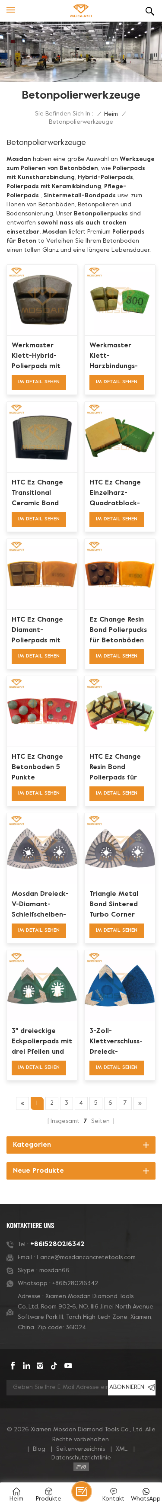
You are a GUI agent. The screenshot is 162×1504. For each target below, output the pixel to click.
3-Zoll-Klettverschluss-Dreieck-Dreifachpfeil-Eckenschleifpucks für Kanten (118, 1042)
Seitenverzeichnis (80, 1449)
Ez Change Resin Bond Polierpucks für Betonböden (118, 630)
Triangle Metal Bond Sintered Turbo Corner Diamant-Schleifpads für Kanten (114, 905)
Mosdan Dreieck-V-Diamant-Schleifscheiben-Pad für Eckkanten (40, 905)
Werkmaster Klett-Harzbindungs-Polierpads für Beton (113, 357)
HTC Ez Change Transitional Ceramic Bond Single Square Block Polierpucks (41, 494)
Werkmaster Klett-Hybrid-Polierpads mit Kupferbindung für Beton (36, 357)
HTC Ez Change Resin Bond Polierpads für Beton (115, 768)
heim (111, 114)
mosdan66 (54, 1270)
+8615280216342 (57, 1244)
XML (122, 1449)
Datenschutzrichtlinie (81, 1458)
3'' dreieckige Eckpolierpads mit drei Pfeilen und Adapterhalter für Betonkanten (42, 1042)
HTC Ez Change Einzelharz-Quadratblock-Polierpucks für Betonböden (115, 494)
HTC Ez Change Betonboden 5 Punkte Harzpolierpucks (39, 768)
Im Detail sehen (39, 382)
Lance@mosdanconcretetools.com (86, 1257)
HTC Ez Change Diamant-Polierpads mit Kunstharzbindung (42, 631)
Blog (39, 1449)
